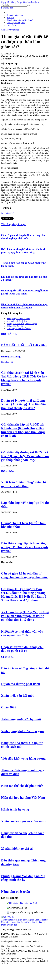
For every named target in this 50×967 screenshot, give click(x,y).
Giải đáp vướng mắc (16, 22)
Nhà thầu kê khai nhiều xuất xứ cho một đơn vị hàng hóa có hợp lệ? (24, 306)
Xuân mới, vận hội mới (17, 695)
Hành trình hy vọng (15, 809)
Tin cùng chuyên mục (13, 224)
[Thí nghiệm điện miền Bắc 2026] (22, 903)
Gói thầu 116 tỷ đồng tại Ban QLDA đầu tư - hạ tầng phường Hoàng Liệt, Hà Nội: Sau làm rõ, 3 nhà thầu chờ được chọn (24, 594)
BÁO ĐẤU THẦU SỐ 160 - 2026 (24, 345)
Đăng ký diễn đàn (9, 925)
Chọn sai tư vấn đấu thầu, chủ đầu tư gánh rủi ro (22, 648)
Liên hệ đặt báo (41, 920)
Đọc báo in (11, 25)
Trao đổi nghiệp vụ (15, 15)
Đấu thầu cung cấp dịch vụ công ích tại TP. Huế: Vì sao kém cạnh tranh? (24, 547)
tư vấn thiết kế (7, 213)
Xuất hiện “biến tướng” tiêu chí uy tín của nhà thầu (23, 484)
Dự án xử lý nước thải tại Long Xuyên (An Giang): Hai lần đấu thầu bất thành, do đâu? (23, 404)
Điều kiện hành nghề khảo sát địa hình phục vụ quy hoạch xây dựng (23, 251)
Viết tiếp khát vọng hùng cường (23, 758)
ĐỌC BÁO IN (9, 333)
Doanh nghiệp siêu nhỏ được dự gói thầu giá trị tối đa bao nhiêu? (24, 292)
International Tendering (17, 321)
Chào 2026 (8, 707)
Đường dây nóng (11, 356)
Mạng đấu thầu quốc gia (11, 2)
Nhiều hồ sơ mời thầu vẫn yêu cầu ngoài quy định (22, 633)
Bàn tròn (10, 17)
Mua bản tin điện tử (36, 922)
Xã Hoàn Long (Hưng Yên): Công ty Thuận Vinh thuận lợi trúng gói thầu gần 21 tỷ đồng (25, 615)
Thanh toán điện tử (31, 2)
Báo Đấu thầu (7, 8)
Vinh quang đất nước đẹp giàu (22, 731)
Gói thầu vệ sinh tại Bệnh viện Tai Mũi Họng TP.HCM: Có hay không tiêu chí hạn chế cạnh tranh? (24, 378)
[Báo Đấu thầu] (8, 917)
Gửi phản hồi (7, 362)
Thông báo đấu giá (15, 326)
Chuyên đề (7, 656)
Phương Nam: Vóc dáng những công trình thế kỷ (23, 878)
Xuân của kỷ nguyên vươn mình (23, 821)
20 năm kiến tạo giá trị (17, 848)
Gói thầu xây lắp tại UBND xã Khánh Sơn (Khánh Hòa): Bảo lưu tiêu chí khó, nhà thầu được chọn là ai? (23, 430)
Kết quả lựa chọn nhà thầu (18, 318)
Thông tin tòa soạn (9, 920)
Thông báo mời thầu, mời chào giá (22, 323)
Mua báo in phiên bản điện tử (14, 922)
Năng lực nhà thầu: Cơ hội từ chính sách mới (21, 744)
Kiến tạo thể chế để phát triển (22, 786)
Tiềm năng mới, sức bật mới (21, 719)
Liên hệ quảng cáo (26, 920)
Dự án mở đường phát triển (20, 684)
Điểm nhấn (7, 471)
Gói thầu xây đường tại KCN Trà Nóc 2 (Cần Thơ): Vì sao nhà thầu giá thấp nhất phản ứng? (25, 456)
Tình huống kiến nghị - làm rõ (20, 20)
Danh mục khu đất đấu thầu (19, 328)
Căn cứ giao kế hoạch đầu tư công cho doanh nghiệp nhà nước (23, 237)
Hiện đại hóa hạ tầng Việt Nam (23, 797)
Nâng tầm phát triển (15, 891)
